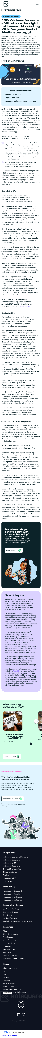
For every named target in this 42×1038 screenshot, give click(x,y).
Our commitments (10, 912)
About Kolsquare (10, 968)
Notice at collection (9, 1036)
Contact (6, 980)
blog (19, 10)
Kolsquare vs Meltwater (12, 897)
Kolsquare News (11, 16)
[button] (37, 3)
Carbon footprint (10, 918)
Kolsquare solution (25, 306)
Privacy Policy (8, 986)
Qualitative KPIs (13, 98)
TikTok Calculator (10, 949)
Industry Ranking (10, 955)
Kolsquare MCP (9, 878)
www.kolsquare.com (21, 992)
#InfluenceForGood (11, 909)
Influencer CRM (9, 863)
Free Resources (9, 937)
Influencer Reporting (11, 866)
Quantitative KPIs (13, 94)
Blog (5, 931)
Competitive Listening (12, 869)
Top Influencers (9, 940)
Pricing (6, 875)
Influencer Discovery (11, 860)
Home (3, 10)
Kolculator (7, 946)
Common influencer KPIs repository (21, 101)
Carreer (6, 977)
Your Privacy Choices (16, 1032)
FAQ (4, 971)
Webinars (7, 952)
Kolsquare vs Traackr (11, 894)
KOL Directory (9, 943)
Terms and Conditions (12, 989)
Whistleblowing (9, 983)
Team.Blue (16, 671)
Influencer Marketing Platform (15, 857)
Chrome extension (10, 872)
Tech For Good (9, 915)
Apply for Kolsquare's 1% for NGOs (17, 921)
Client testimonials (10, 934)
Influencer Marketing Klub (13, 958)
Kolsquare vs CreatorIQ (12, 891)
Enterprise (7, 881)
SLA (4, 974)
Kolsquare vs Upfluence (12, 900)
